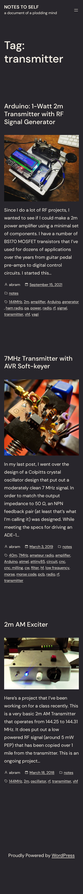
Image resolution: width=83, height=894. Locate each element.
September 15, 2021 (46, 284)
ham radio (14, 308)
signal (62, 308)
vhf (27, 314)
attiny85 (37, 561)
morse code (26, 574)
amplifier (38, 301)
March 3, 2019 (41, 546)
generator (70, 301)
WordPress (63, 855)
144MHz (15, 301)
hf (42, 567)
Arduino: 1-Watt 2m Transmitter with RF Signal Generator (34, 114)
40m (13, 555)
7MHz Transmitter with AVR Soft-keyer (38, 362)
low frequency (57, 567)
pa (26, 308)
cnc (62, 561)
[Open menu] (76, 10)
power (35, 308)
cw (27, 567)
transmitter (13, 314)
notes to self (21, 7)
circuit (52, 561)
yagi (35, 314)
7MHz (23, 555)
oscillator (38, 781)
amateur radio (42, 555)
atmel (24, 561)
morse (9, 574)
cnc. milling (13, 567)
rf (54, 308)
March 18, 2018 (42, 772)
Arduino (54, 301)
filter (35, 567)
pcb (41, 574)
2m (26, 301)
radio (47, 308)
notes (13, 293)
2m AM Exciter (26, 624)
